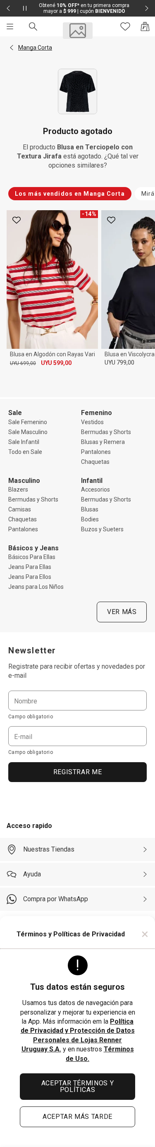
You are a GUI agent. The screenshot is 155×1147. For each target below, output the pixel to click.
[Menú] (10, 26)
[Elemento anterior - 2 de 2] (8, 8)
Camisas (19, 509)
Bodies (90, 519)
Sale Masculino (28, 432)
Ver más (121, 612)
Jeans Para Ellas (29, 567)
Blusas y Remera (103, 442)
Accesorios (95, 489)
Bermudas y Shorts (106, 432)
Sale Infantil (23, 442)
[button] (11, 47)
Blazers (18, 489)
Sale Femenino (27, 422)
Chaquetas (95, 461)
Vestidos (92, 422)
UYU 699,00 (23, 363)
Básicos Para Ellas (31, 557)
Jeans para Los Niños (36, 586)
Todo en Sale (25, 452)
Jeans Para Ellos (29, 577)
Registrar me (77, 772)
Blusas (89, 509)
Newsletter (32, 650)
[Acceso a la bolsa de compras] (145, 26)
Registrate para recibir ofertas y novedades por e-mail (76, 670)
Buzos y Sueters (102, 529)
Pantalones (96, 452)
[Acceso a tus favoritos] (125, 26)
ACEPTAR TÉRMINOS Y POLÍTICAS (77, 1086)
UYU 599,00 (56, 363)
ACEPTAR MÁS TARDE (77, 1117)
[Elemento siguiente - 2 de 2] (146, 8)
